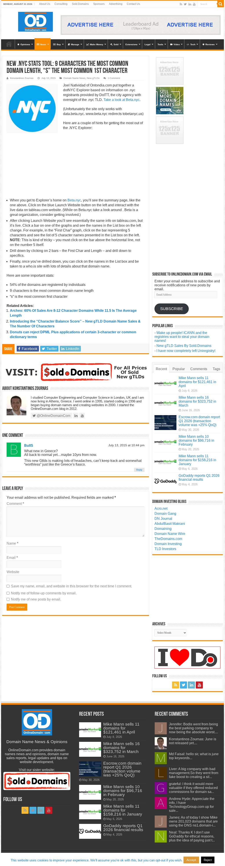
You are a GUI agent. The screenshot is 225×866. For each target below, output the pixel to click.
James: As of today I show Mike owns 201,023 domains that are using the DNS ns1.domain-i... (193, 821)
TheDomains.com (168, 539)
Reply (139, 469)
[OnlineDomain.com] (35, 21)
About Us (44, 3)
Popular (178, 369)
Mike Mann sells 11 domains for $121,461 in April (197, 382)
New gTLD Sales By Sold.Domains (183, 346)
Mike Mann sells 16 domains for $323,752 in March (197, 401)
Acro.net (160, 508)
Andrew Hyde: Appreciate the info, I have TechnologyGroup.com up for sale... (191, 804)
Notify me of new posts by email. (36, 599)
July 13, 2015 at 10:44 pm (126, 445)
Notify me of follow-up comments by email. (43, 593)
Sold (116, 44)
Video (177, 44)
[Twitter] (185, 4)
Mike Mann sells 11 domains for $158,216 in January (197, 460)
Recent (161, 369)
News (43, 44)
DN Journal (163, 518)
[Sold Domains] (75, 371)
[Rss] (181, 4)
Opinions (25, 44)
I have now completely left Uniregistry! (185, 351)
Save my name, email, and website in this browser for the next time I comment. (71, 586)
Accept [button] (191, 860)
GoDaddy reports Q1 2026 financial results (199, 477)
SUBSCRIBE (171, 309)
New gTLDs (93, 78)
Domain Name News (74, 78)
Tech (192, 44)
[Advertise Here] (141, 25)
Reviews (210, 44)
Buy (59, 44)
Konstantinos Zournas (22, 78)
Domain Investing (168, 544)
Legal (148, 44)
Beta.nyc (133, 100)
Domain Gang (165, 513)
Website (13, 572)
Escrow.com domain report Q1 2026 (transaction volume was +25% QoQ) (199, 421)
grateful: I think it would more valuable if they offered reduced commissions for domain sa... (193, 788)
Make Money (96, 44)
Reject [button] (208, 860)
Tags (216, 369)
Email (12, 557)
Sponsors (99, 3)
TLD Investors (165, 549)
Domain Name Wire (169, 534)
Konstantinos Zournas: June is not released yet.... (192, 741)
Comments (198, 369)
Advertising (115, 3)
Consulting (60, 3)
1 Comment (114, 78)
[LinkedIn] (190, 4)
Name (12, 543)
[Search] (220, 4)
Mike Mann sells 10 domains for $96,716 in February (196, 440)
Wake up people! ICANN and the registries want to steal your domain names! (181, 336)
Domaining (163, 529)
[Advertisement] (75, 165)
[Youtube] (194, 4)
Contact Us (133, 3)
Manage (75, 44)
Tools (160, 44)
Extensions (131, 44)
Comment (15, 504)
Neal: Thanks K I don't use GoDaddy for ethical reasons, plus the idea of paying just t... (192, 836)
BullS (28, 445)
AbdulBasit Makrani (169, 523)
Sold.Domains (80, 3)
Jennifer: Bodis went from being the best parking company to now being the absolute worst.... (193, 728)
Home (9, 43)
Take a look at (114, 100)
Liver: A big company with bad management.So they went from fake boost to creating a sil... (193, 773)
